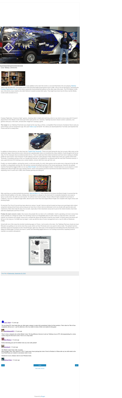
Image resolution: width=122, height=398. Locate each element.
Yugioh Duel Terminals (34, 151)
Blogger (43, 396)
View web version (39, 368)
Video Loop (33, 126)
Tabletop (73, 86)
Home (40, 365)
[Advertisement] (40, 14)
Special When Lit (35, 193)
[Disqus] (40, 297)
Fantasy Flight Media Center (9, 89)
